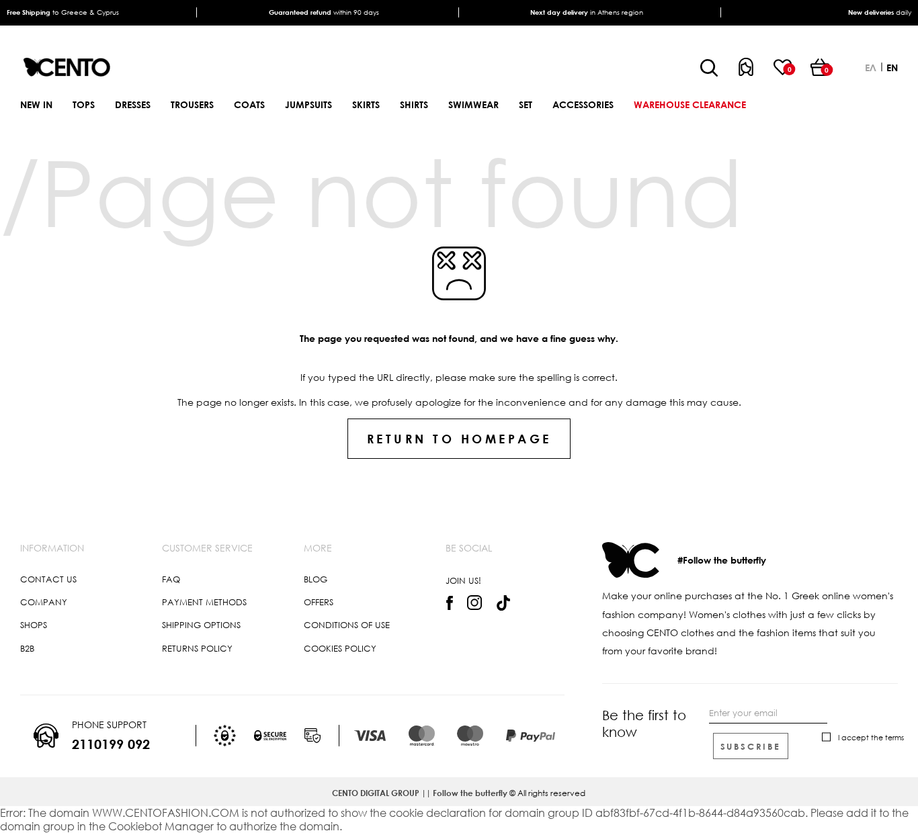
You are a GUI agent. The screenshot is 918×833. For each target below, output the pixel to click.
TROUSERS (192, 104)
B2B (27, 648)
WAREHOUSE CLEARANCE (690, 104)
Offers (318, 602)
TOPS (84, 104)
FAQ (171, 579)
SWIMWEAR (473, 104)
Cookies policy (340, 648)
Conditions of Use (347, 624)
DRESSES (133, 104)
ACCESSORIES (583, 104)
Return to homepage (459, 438)
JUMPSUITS (308, 104)
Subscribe (750, 746)
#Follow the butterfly (721, 560)
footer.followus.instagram (475, 603)
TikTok (503, 603)
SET (525, 104)
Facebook (449, 602)
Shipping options (201, 624)
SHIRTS (414, 104)
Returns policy (197, 648)
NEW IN (36, 104)
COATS (249, 104)
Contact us (48, 579)
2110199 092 (111, 743)
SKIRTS (366, 104)
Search (709, 68)
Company (43, 602)
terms (894, 737)
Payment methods (204, 602)
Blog (315, 579)
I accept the (871, 737)
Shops (33, 624)
